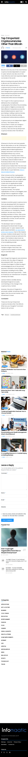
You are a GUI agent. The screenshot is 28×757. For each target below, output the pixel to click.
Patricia (8, 48)
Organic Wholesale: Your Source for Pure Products (13, 370)
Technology (5, 661)
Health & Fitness (6, 634)
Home (2, 35)
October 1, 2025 (9, 373)
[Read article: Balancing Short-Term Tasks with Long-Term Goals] (14, 382)
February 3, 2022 (17, 48)
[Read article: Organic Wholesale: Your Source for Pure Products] (14, 361)
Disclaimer (4, 744)
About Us (9, 742)
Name (3, 493)
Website (3, 507)
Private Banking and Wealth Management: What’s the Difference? (14, 433)
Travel (3, 664)
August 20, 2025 (10, 415)
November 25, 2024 (10, 436)
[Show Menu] (2, 2)
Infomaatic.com (14, 735)
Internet (3, 640)
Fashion (3, 622)
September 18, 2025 (10, 394)
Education (4, 616)
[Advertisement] (14, 18)
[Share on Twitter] (16, 66)
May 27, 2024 (9, 457)
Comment (4, 473)
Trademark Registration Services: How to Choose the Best (13, 412)
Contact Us (11, 744)
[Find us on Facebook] (1, 752)
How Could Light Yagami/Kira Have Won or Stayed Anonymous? (11, 551)
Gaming (3, 628)
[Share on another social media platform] (23, 66)
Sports (3, 658)
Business (7, 35)
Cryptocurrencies (15, 314)
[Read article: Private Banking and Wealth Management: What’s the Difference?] (14, 424)
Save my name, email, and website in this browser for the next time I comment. (14, 514)
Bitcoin (7, 314)
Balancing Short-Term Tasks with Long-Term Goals (13, 391)
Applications (5, 604)
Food (2, 625)
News (2, 652)
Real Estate (4, 655)
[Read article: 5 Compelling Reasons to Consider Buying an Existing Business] (14, 445)
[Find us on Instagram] (4, 752)
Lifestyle (3, 646)
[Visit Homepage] (9, 2)
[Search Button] (26, 2)
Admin (3, 373)
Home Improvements (7, 637)
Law (2, 643)
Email (3, 500)
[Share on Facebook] (9, 66)
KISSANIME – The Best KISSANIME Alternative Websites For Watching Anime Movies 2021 (15, 569)
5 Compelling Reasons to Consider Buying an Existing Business (14, 454)
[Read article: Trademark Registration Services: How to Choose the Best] (14, 403)
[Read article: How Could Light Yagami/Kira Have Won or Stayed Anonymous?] (14, 537)
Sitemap (3, 742)
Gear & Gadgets (6, 631)
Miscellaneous (5, 649)
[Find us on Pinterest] (9, 752)
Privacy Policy (17, 742)
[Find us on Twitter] (7, 752)
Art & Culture (5, 607)
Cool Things (5, 613)
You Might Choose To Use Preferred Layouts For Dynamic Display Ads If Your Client (16, 561)
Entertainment (5, 619)
